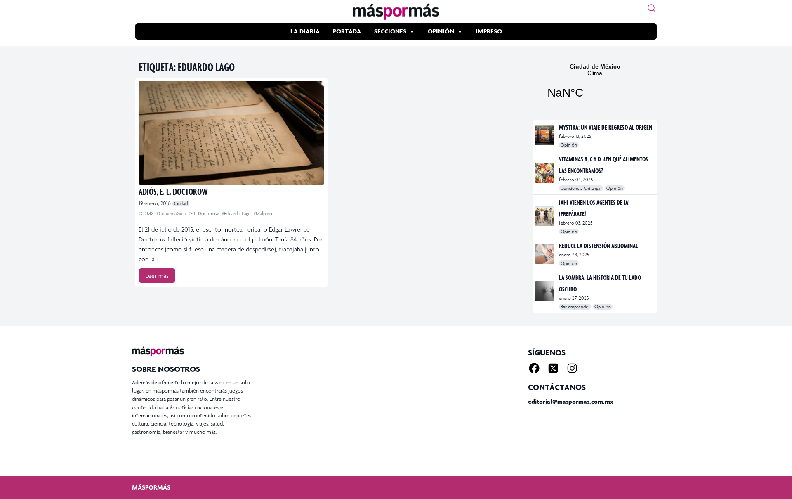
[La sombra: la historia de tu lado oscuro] (545, 291)
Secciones (390, 31)
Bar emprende (575, 307)
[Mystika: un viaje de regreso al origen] (545, 135)
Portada (347, 31)
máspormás (151, 487)
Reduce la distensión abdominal (598, 245)
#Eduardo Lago (237, 213)
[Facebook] (534, 368)
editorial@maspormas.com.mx (570, 401)
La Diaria (305, 31)
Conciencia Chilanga (581, 188)
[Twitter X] (553, 368)
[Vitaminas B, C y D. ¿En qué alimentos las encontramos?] (545, 173)
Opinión (441, 31)
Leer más (157, 275)
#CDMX (147, 213)
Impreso (489, 31)
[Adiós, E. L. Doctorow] (231, 133)
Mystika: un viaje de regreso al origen (605, 127)
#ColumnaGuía (172, 213)
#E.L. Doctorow (204, 213)
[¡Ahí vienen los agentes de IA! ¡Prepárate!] (545, 216)
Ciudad (181, 203)
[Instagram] (572, 368)
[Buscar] (652, 8)
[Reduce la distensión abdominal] (545, 254)
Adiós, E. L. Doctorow (173, 191)
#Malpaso (263, 213)
